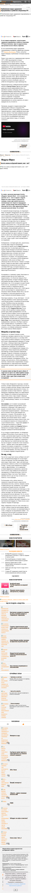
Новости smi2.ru (4, 549)
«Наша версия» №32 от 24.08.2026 (22, 519)
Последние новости (15, 551)
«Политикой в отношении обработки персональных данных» (15, 884)
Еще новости (15, 576)
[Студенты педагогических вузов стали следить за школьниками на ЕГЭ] (5, 628)
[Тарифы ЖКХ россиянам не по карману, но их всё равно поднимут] (5, 682)
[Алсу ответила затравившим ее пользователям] (5, 666)
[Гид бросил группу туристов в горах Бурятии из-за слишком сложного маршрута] (5, 753)
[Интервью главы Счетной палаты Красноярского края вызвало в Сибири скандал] (5, 710)
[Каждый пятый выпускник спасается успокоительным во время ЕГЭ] (5, 655)
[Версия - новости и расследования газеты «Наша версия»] (5, 2)
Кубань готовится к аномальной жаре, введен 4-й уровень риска (23, 545)
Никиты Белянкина (10, 52)
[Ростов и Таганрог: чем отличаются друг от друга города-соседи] (5, 770)
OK (15, 890)
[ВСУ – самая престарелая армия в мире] (5, 782)
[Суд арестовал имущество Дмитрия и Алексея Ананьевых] (5, 695)
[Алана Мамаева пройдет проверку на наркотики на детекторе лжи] (5, 641)
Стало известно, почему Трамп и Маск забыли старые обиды (7, 545)
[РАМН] (5, 803)
